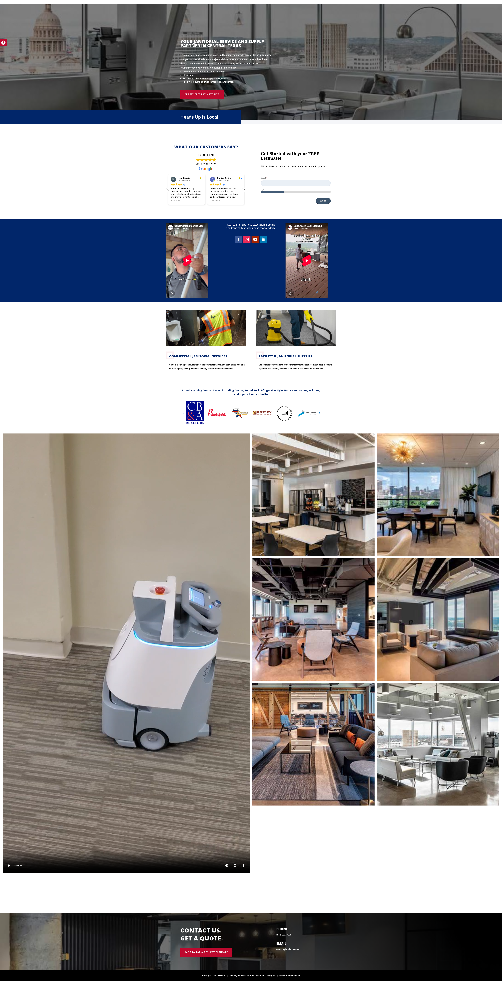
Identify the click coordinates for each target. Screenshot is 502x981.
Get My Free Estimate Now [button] (202, 94)
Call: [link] (357, 9)
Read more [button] (215, 201)
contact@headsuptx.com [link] (288, 949)
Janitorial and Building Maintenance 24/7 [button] (473, 31)
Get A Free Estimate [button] (359, 19)
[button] (244, 190)
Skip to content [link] (7, 2)
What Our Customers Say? (206, 146)
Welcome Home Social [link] (289, 975)
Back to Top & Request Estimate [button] (206, 952)
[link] (3, 42)
